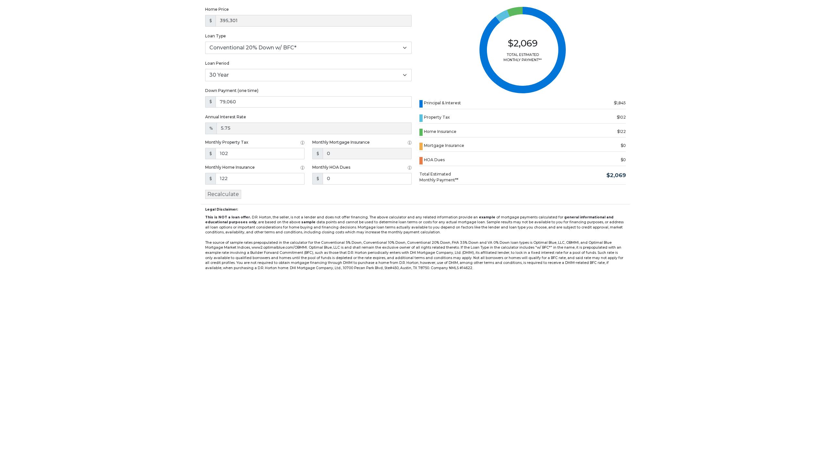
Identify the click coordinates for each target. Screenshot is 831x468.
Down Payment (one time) (231, 90)
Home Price (217, 9)
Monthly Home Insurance (230, 167)
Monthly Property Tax (226, 142)
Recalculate (223, 194)
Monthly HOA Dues (331, 167)
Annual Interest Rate (225, 116)
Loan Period (217, 63)
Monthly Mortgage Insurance (341, 142)
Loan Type (215, 35)
